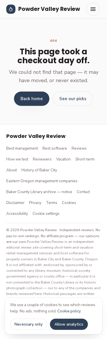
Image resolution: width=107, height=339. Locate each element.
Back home (32, 99)
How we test (17, 159)
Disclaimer (15, 202)
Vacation (63, 159)
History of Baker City (39, 170)
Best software (55, 148)
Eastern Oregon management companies (42, 181)
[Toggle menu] (93, 9)
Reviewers (42, 159)
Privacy (35, 202)
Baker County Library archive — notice (39, 192)
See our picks (72, 99)
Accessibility (17, 213)
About (11, 170)
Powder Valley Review (49, 9)
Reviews (79, 148)
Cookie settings (46, 213)
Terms (51, 202)
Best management (22, 148)
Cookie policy (68, 311)
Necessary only (29, 324)
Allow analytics (68, 324)
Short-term (84, 159)
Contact (83, 192)
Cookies (69, 202)
